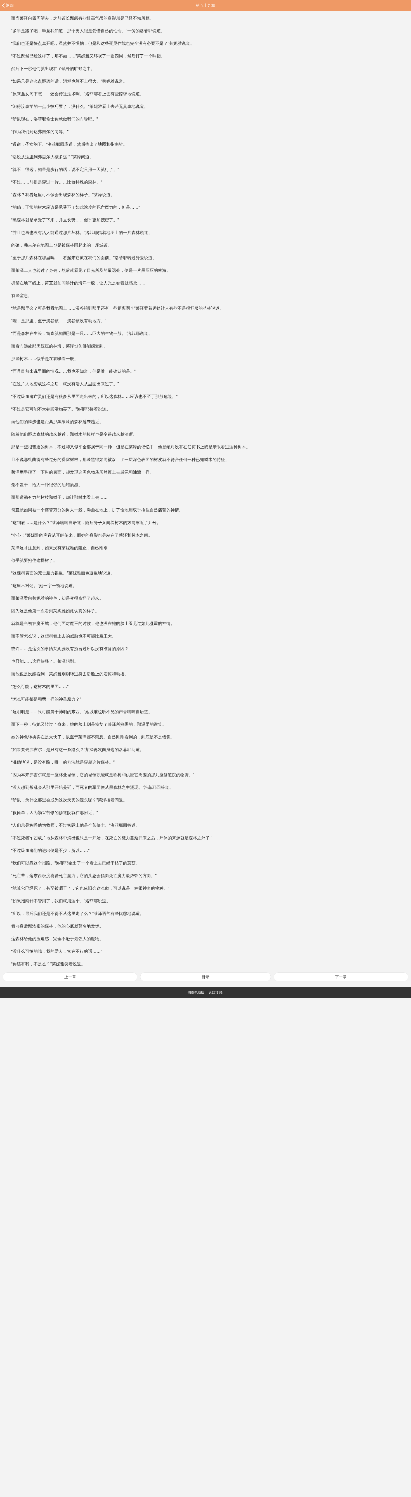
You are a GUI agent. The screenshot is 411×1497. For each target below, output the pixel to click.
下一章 (341, 977)
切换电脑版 (196, 993)
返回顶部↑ (216, 993)
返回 (10, 5)
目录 (205, 977)
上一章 (70, 977)
